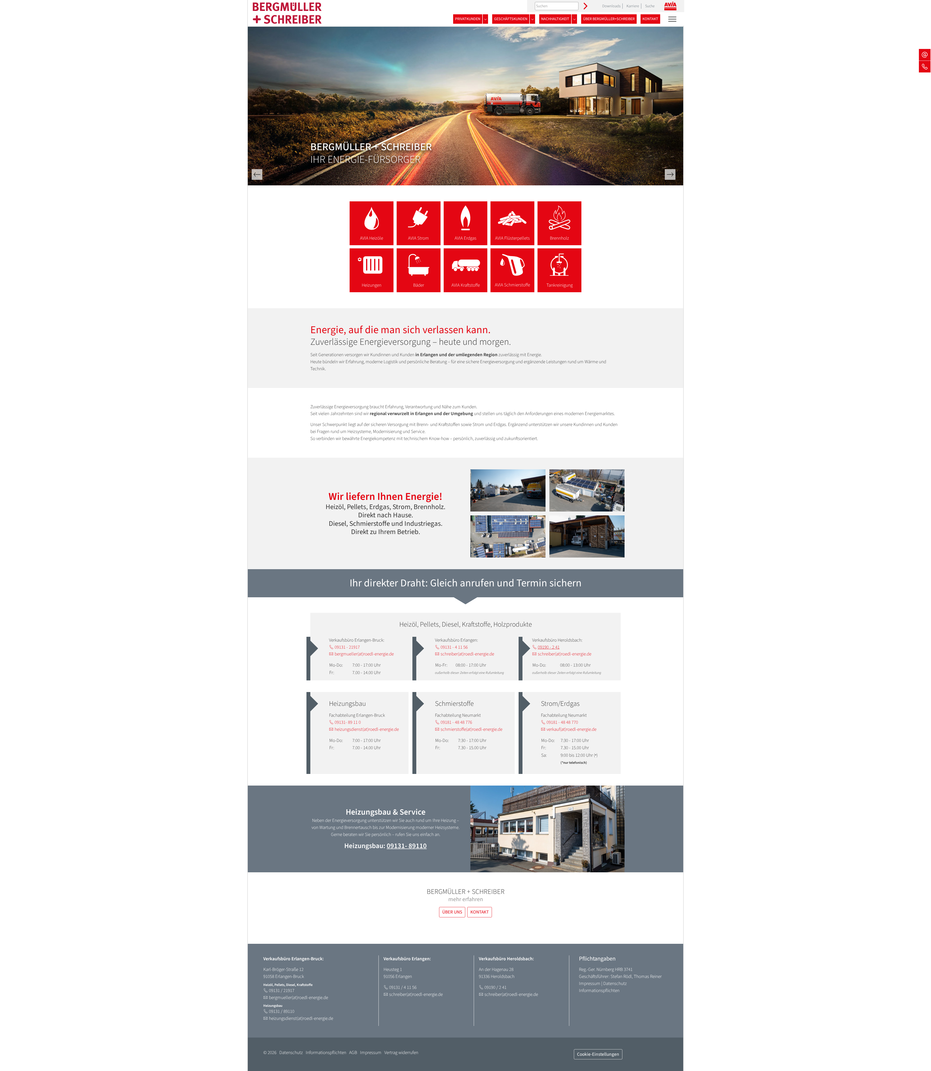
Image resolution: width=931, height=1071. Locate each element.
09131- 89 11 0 (348, 722)
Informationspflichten (599, 990)
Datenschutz (615, 983)
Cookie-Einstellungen (598, 1054)
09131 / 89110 (281, 1011)
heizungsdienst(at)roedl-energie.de (367, 729)
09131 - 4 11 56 (454, 647)
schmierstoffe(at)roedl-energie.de (471, 729)
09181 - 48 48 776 (456, 722)
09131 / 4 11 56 (403, 987)
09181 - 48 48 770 (562, 722)
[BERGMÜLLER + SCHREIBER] (287, 13)
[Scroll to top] (919, 1059)
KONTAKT (479, 912)
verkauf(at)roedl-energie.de (571, 729)
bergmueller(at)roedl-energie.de (364, 654)
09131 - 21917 (347, 647)
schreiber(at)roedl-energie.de (467, 654)
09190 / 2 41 (495, 987)
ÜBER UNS (452, 912)
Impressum (589, 983)
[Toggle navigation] (672, 19)
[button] (257, 174)
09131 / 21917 (281, 990)
